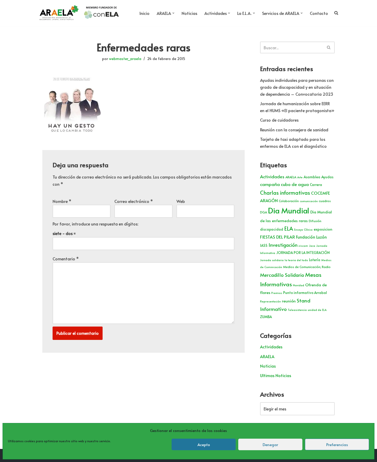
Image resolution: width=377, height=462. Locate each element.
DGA (263, 212)
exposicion (323, 229)
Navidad (298, 285)
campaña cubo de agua (284, 184)
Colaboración (289, 201)
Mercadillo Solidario (282, 274)
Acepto (203, 444)
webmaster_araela (125, 58)
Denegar (270, 444)
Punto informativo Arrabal (305, 292)
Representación (270, 301)
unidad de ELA (317, 310)
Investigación (283, 244)
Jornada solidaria (272, 260)
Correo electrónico (133, 201)
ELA (288, 228)
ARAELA (290, 177)
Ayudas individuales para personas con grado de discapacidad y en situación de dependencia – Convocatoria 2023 (297, 87)
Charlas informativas (285, 192)
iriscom (303, 246)
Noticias (189, 13)
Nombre (62, 201)
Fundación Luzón (311, 237)
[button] (173, 13)
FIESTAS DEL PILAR (277, 237)
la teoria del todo (296, 260)
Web (180, 201)
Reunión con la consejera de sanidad (294, 129)
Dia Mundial (288, 210)
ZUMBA (266, 316)
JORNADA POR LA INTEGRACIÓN (303, 252)
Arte (300, 177)
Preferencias (337, 444)
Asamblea (312, 176)
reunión (289, 300)
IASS (263, 245)
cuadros (325, 201)
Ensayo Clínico (303, 229)
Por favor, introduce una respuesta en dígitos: (95, 224)
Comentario (66, 258)
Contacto (319, 13)
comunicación (309, 201)
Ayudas (327, 176)
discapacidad (271, 229)
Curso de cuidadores (279, 120)
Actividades (272, 176)
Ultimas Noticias (275, 375)
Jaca (312, 246)
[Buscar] (329, 47)
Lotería (314, 259)
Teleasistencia (297, 310)
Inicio (145, 13)
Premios (276, 293)
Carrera (316, 184)
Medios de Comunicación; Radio (307, 267)
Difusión (315, 221)
